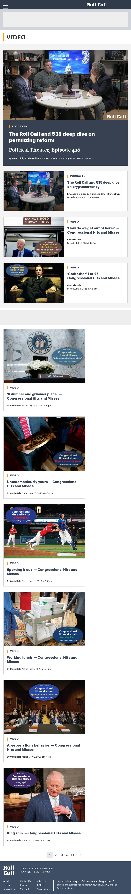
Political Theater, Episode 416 (44, 150)
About (6, 881)
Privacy (23, 885)
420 (72, 854)
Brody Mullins (31, 158)
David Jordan (51, 158)
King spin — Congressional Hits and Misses (44, 833)
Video (74, 222)
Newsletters (9, 889)
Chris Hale (75, 240)
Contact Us (25, 881)
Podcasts (19, 126)
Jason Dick (17, 158)
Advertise (41, 881)
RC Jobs (40, 885)
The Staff (24, 889)
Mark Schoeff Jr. (111, 194)
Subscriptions (43, 889)
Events (6, 885)
